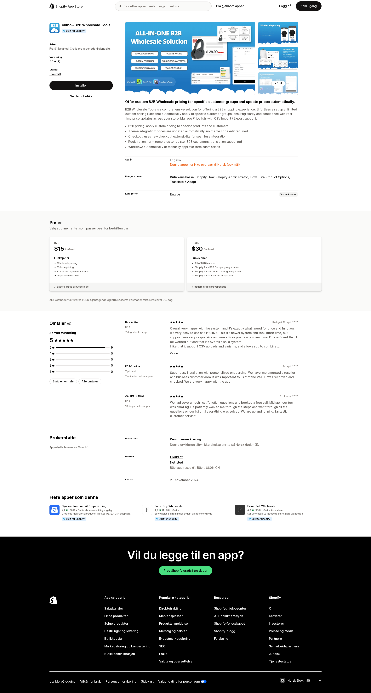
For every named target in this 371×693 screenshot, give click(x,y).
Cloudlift (55, 74)
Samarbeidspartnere (284, 646)
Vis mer (174, 353)
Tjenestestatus (280, 661)
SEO (162, 646)
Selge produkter (116, 623)
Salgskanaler (113, 608)
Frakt (163, 654)
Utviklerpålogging (62, 681)
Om (271, 608)
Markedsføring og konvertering (127, 646)
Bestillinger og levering (121, 631)
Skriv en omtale (63, 381)
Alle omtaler (90, 381)
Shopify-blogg (224, 631)
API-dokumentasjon (228, 616)
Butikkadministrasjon (119, 654)
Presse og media (281, 631)
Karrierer (275, 616)
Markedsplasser (171, 616)
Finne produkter (116, 616)
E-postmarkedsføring (175, 638)
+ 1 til (278, 83)
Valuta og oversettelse (175, 661)
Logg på (285, 6)
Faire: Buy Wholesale (169, 506)
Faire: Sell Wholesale (261, 506)
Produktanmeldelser (174, 623)
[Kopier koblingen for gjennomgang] (140, 322)
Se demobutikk (81, 96)
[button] (92, 513)
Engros (175, 194)
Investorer (276, 623)
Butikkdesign (113, 638)
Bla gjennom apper (230, 6)
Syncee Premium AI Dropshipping (84, 506)
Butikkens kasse (182, 177)
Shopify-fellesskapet (229, 623)
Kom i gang (309, 6)
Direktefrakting (170, 608)
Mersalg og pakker (173, 631)
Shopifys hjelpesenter (230, 608)
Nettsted (176, 462)
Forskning (221, 638)
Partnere (275, 638)
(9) (58, 61)
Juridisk (274, 654)
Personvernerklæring (185, 439)
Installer (81, 85)
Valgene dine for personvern (179, 681)
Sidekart (147, 681)
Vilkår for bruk (90, 681)
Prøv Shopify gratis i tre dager (186, 570)
